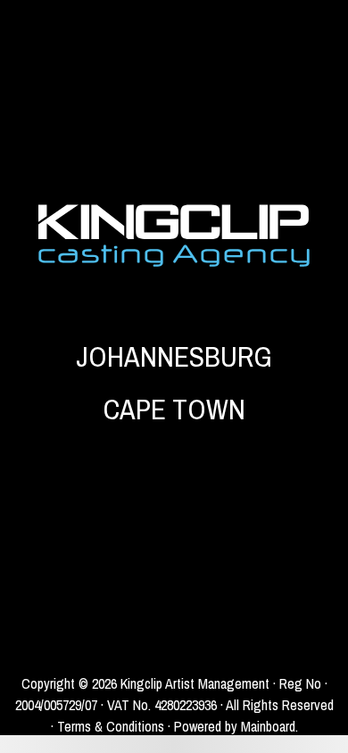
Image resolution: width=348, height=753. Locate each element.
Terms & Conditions (110, 726)
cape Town (174, 409)
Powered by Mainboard (234, 726)
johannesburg (174, 356)
